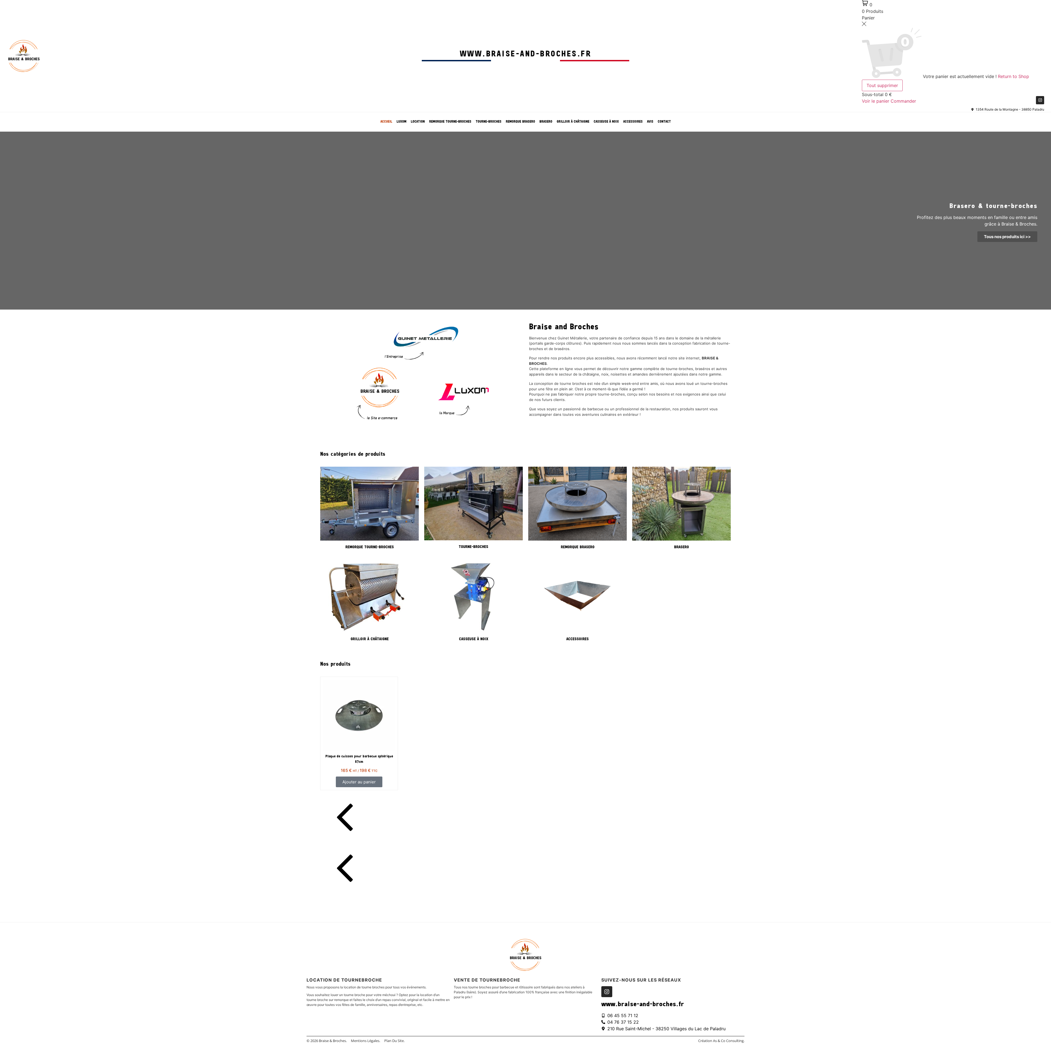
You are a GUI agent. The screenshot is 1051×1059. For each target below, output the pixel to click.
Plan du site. (394, 1040)
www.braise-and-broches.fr (525, 54)
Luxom (401, 121)
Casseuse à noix (606, 121)
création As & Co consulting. (721, 1040)
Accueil (386, 121)
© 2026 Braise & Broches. (327, 1040)
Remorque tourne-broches (450, 121)
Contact (664, 121)
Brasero (545, 121)
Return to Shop (1013, 76)
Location (418, 121)
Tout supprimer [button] (882, 85)
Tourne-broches (488, 121)
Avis (650, 121)
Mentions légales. (365, 1040)
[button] (525, 818)
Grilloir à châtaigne (573, 121)
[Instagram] (1040, 100)
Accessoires (633, 121)
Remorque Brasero (520, 121)
